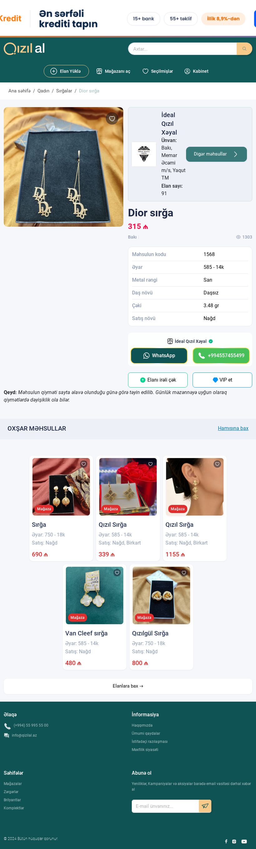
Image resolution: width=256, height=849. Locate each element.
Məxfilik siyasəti (145, 750)
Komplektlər (14, 808)
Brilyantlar (12, 800)
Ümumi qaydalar (146, 733)
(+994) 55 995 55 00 (31, 725)
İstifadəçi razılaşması (150, 741)
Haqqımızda (142, 725)
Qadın (43, 91)
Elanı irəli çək (161, 380)
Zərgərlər (11, 792)
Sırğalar (64, 91)
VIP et (225, 380)
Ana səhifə (19, 91)
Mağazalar (13, 784)
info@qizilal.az (24, 735)
